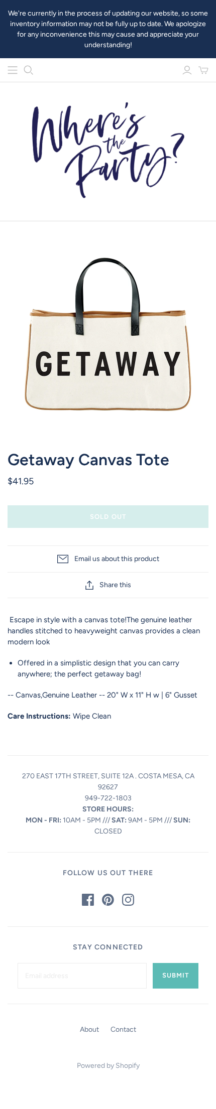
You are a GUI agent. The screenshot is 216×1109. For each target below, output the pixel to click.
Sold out (108, 516)
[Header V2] (13, 70)
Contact (123, 1029)
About (89, 1029)
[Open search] (29, 70)
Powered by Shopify (108, 1065)
